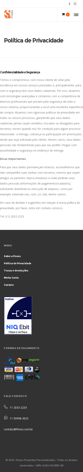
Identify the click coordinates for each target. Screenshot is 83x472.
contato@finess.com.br (18, 429)
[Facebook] (69, 3)
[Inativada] (41, 316)
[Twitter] (79, 4)
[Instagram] (75, 3)
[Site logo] (8, 14)
